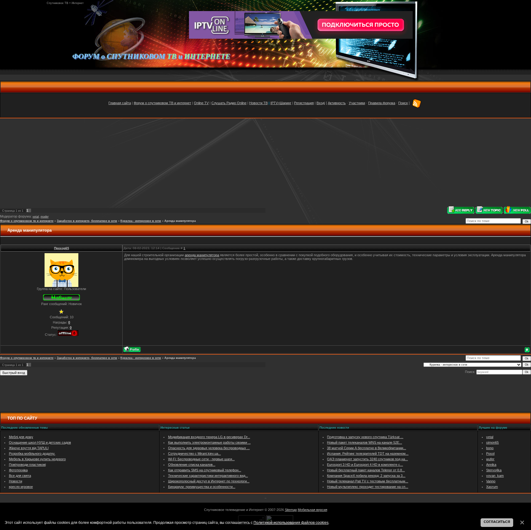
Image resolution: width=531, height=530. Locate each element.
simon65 (492, 442)
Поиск (403, 103)
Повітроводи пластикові (27, 464)
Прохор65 (61, 248)
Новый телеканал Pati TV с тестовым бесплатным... (367, 481)
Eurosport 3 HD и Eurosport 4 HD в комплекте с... (365, 464)
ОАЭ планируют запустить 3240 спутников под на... (367, 459)
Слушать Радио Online (228, 103)
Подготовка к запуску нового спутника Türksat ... (365, 437)
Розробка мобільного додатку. (32, 453)
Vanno (490, 481)
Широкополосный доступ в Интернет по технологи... (209, 481)
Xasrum (492, 487)
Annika (491, 464)
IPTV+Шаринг (280, 103)
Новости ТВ (258, 103)
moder (45, 216)
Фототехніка (18, 470)
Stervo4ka (494, 470)
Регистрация (304, 103)
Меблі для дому (21, 437)
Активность (337, 103)
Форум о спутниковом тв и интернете (26, 220)
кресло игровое (21, 487)
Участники (357, 103)
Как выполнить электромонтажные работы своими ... (209, 442)
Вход (320, 103)
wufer (490, 459)
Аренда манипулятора (180, 220)
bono (490, 448)
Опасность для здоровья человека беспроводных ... (209, 448)
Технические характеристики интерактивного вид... (208, 475)
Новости (15, 481)
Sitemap (291, 510)
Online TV (201, 103)
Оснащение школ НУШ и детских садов (40, 442)
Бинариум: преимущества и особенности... (201, 487)
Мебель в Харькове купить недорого (37, 459)
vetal (36, 216)
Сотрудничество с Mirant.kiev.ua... (194, 453)
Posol (490, 453)
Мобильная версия (312, 510)
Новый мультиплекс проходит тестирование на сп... (367, 487)
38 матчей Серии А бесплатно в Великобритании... (366, 448)
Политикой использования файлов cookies (291, 522)
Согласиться (497, 522)
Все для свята (20, 475)
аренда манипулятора (202, 255)
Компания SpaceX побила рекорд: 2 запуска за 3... (366, 475)
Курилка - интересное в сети (140, 220)
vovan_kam (495, 475)
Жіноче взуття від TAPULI (29, 448)
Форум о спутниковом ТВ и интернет (162, 103)
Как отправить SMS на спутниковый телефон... (204, 470)
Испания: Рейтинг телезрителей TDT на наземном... (367, 453)
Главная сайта (119, 103)
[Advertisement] (265, 162)
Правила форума (381, 103)
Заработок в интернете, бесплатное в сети (87, 220)
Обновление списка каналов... (191, 464)
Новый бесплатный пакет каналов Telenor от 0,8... (366, 470)
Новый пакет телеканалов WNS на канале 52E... (364, 442)
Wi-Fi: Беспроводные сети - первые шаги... (201, 459)
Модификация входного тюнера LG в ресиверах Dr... (209, 437)
